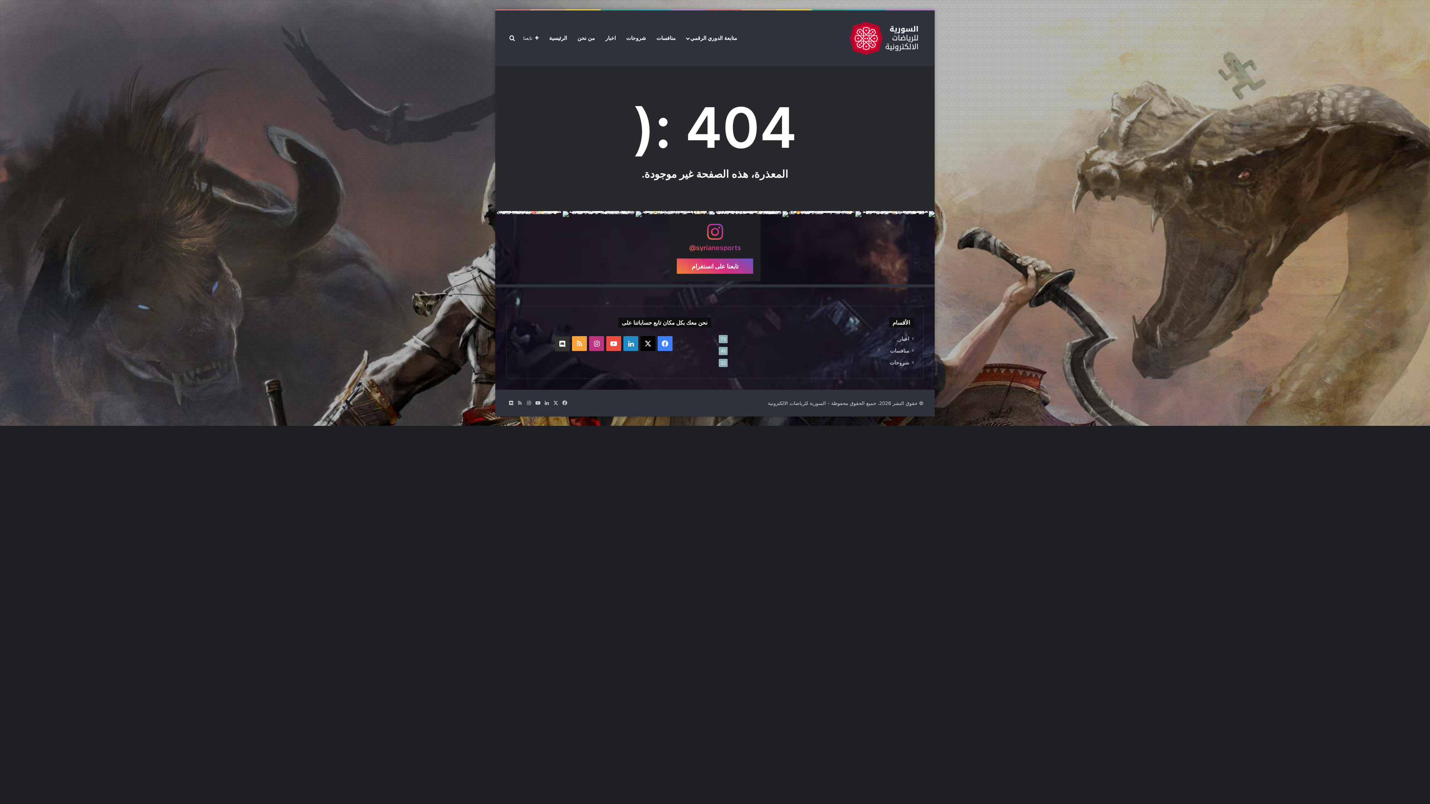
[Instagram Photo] (898, 247)
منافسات (666, 38)
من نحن (586, 38)
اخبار (611, 38)
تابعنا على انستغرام (715, 265)
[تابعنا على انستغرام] (715, 235)
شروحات (636, 38)
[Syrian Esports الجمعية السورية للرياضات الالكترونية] (884, 38)
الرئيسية (558, 38)
